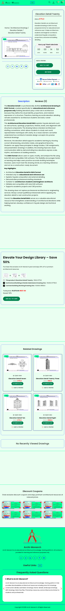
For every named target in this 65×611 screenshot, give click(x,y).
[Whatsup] (21, 558)
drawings (21, 148)
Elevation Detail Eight (47, 418)
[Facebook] (39, 558)
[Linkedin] (30, 558)
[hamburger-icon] (32, 2)
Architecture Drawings (19, 28)
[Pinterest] (44, 558)
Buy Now (48, 72)
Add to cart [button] (18, 384)
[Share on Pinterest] (26, 66)
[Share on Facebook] (21, 66)
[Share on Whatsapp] (7, 66)
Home (7, 28)
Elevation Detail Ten (17, 418)
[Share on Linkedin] (17, 66)
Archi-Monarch (32, 547)
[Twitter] (34, 558)
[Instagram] (25, 558)
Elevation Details (16, 30)
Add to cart (44, 65)
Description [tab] (24, 101)
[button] (30, 39)
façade (45, 123)
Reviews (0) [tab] (41, 101)
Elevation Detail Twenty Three (47, 378)
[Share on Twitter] (12, 66)
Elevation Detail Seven (17, 378)
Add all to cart (12, 299)
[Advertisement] (32, 232)
